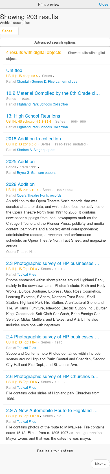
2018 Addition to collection (33, 138)
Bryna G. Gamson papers (36, 172)
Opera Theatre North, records (39, 195)
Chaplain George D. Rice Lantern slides (47, 81)
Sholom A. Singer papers (36, 149)
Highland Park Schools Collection (42, 104)
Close (103, 4)
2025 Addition (20, 161)
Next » (100, 463)
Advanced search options (55, 42)
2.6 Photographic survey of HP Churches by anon (57, 376)
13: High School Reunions (33, 115)
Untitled (14, 70)
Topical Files (26, 274)
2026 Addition (20, 184)
